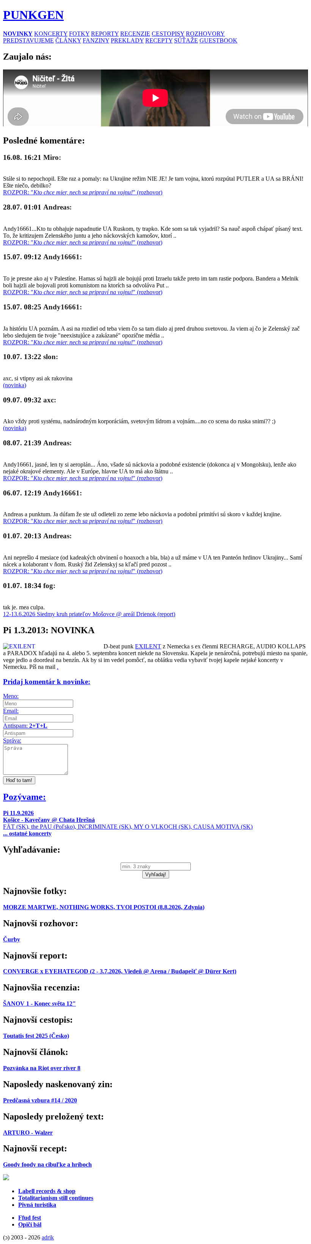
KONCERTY (51, 33)
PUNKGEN (33, 15)
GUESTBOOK (218, 40)
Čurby (11, 939)
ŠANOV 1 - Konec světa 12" (39, 1003)
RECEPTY (159, 40)
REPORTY (105, 33)
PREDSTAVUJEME (28, 40)
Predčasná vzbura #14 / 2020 (40, 1100)
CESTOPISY (168, 33)
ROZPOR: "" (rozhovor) (82, 192)
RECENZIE (135, 33)
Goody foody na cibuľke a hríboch (47, 1164)
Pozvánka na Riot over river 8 (41, 1068)
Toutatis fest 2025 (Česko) (36, 1036)
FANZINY (96, 40)
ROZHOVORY (205, 33)
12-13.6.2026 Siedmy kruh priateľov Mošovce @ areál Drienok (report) (89, 614)
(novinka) (14, 385)
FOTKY (79, 33)
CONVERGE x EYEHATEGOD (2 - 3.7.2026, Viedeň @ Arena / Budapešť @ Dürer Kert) (119, 971)
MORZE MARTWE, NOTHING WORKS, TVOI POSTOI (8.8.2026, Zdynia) (103, 907)
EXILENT (148, 646)
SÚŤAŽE (186, 40)
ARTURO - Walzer (28, 1132)
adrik (48, 1237)
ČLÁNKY (68, 40)
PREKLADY (127, 40)
